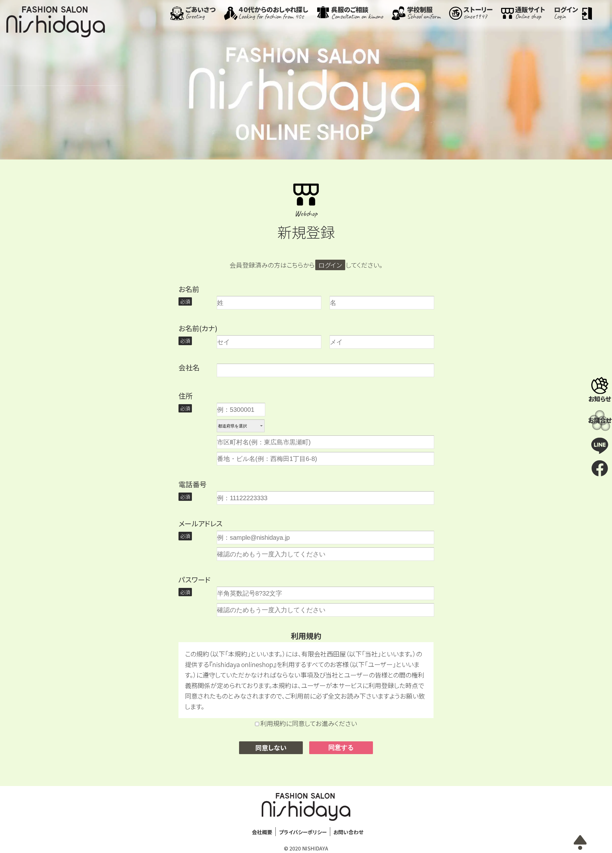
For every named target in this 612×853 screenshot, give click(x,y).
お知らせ (599, 398)
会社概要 (262, 832)
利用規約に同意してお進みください (308, 723)
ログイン (330, 265)
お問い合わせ (348, 832)
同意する (341, 747)
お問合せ (600, 420)
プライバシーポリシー (303, 832)
